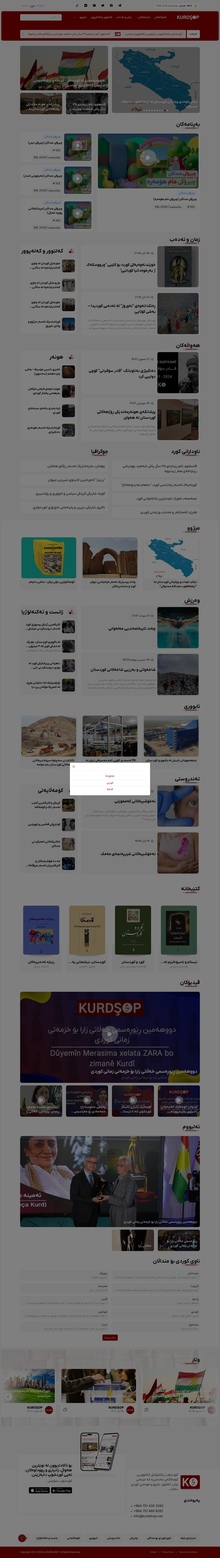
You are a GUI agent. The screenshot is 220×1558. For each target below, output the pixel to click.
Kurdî (110, 789)
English (110, 776)
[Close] (73, 766)
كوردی (110, 783)
